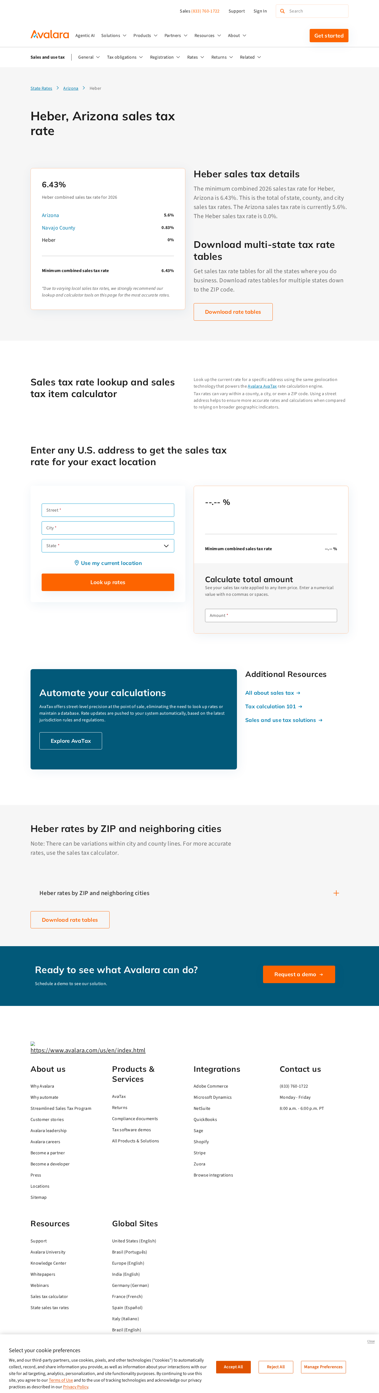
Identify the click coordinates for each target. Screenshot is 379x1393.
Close (371, 1341)
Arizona (50, 215)
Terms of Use (61, 1380)
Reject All (276, 1367)
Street (52, 510)
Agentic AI (85, 36)
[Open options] (166, 545)
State (51, 546)
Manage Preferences (323, 1367)
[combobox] (108, 545)
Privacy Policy (75, 1387)
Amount (217, 615)
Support (237, 11)
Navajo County (58, 228)
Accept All (233, 1367)
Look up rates (108, 582)
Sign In (260, 11)
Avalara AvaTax (262, 386)
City (50, 528)
